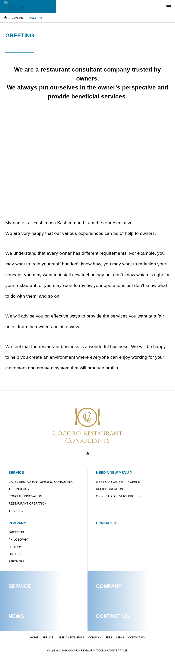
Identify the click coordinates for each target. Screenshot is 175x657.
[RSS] (87, 453)
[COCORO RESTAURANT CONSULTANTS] (28, 6)
